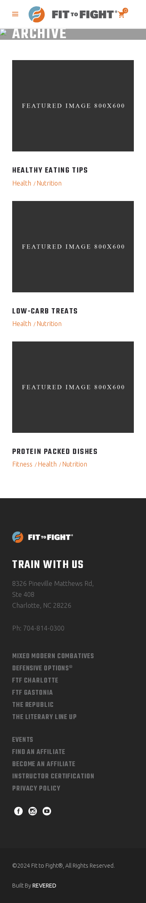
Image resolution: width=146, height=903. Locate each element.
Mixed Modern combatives (53, 656)
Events (22, 740)
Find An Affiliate (38, 752)
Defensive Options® (42, 668)
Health (21, 183)
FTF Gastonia (32, 693)
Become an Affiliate (43, 764)
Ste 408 (23, 594)
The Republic (33, 705)
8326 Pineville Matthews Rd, (53, 583)
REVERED (44, 885)
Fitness (22, 464)
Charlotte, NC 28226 (41, 605)
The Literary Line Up (44, 717)
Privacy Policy (36, 789)
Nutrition (49, 183)
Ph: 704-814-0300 (38, 628)
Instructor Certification (53, 776)
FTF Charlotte (35, 681)
